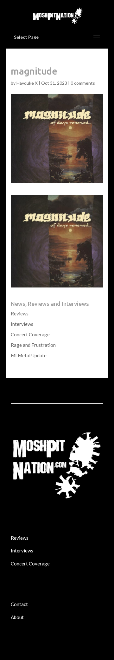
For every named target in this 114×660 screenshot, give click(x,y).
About (17, 617)
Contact (19, 604)
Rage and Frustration (33, 345)
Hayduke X (27, 83)
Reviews (19, 313)
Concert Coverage (30, 334)
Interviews (22, 324)
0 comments (83, 83)
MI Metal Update (29, 355)
